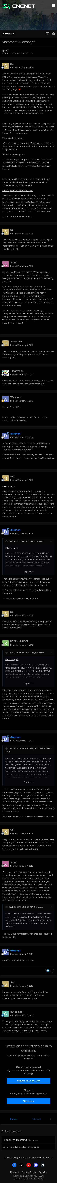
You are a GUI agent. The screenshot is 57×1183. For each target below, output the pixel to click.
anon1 (13, 262)
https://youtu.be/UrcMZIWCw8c (17, 190)
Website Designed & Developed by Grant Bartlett (28, 1157)
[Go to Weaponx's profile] (5, 399)
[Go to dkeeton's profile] (5, 436)
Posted (21, 67)
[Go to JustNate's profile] (5, 343)
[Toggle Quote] (6, 541)
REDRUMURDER (19, 641)
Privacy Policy (29, 1172)
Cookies (43, 1172)
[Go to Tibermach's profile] (5, 373)
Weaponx (16, 397)
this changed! (8, 486)
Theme (14, 1172)
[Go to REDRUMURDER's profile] (5, 643)
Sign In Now (28, 1101)
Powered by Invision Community (28, 1178)
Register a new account (28, 1081)
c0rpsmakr (17, 1011)
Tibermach (17, 370)
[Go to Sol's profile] (5, 66)
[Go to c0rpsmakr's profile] (5, 1014)
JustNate (16, 341)
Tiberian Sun (27, 53)
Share (14, 1119)
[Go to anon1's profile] (5, 264)
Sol (6, 50)
